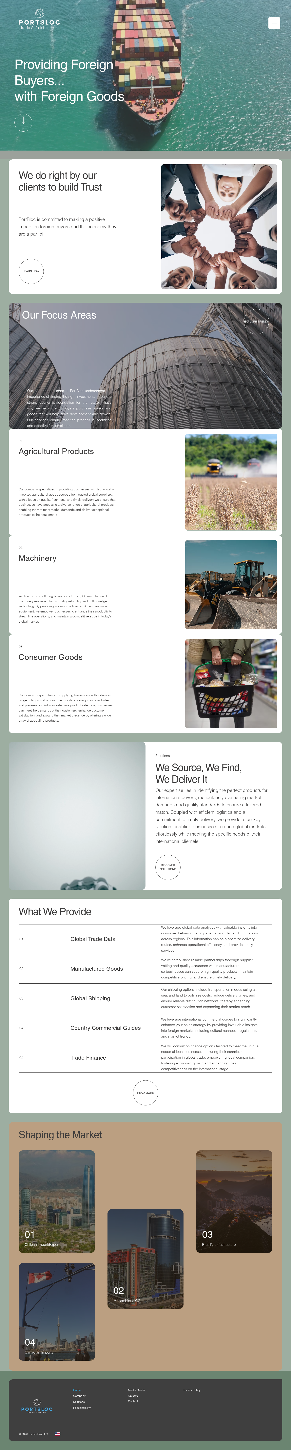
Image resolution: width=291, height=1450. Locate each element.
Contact (133, 1401)
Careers (133, 1395)
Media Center (136, 1390)
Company (79, 1396)
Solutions (79, 1402)
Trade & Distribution (37, 27)
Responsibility (82, 1408)
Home (77, 1390)
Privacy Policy (191, 1390)
